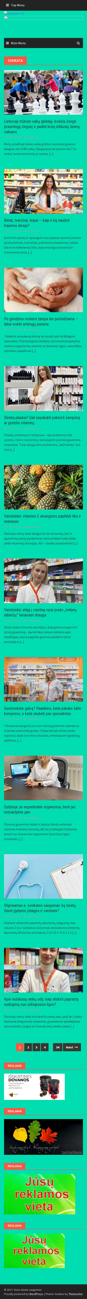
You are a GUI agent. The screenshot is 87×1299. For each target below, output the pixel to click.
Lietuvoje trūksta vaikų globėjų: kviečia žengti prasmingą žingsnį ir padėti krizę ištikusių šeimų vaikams (42, 126)
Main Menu (18, 43)
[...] (51, 154)
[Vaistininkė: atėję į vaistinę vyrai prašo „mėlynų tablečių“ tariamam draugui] (43, 580)
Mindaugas (34, 137)
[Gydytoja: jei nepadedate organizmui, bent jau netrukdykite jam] (43, 777)
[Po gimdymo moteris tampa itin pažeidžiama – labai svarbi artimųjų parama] (43, 290)
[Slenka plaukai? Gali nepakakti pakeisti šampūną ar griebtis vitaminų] (43, 388)
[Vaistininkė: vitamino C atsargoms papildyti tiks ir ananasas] (43, 487)
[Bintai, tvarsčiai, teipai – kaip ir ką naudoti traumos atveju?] (43, 191)
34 (57, 1047)
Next (70, 1047)
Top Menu (17, 5)
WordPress (36, 1294)
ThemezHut (75, 1294)
